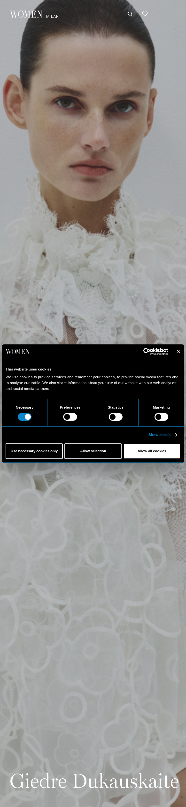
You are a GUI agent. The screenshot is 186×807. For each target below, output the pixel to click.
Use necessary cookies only (34, 451)
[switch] (70, 417)
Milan (52, 16)
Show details (159, 435)
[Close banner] (178, 351)
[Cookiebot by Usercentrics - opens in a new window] (147, 351)
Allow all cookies (152, 451)
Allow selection (93, 451)
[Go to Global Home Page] (26, 14)
